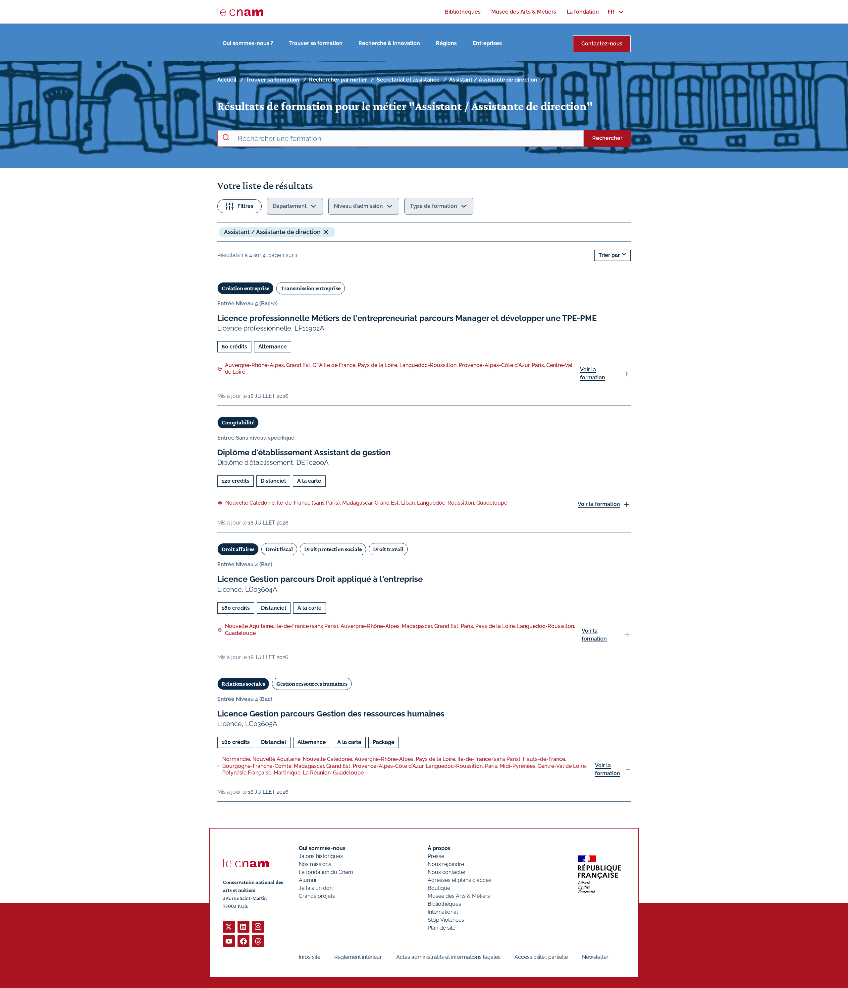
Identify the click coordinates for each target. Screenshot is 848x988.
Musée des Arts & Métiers (459, 896)
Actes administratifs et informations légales (448, 957)
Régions (446, 43)
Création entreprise (245, 288)
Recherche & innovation (389, 43)
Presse (436, 856)
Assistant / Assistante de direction (493, 80)
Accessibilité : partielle (541, 957)
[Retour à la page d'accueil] (240, 12)
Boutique (439, 888)
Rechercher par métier (338, 80)
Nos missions (315, 864)
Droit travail (388, 549)
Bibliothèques (444, 904)
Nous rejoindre (446, 864)
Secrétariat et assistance (408, 80)
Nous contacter (447, 872)
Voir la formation (592, 373)
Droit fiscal (279, 549)
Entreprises (487, 43)
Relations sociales (243, 683)
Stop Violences (446, 920)
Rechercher (607, 138)
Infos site (309, 957)
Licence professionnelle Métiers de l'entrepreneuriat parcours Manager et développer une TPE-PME (407, 318)
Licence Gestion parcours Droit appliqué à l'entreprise (320, 579)
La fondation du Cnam (326, 872)
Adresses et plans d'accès (459, 880)
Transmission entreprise (311, 288)
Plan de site (441, 928)
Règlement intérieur (358, 957)
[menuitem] (463, 12)
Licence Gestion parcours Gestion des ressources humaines (331, 713)
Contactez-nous (601, 43)
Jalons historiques (321, 856)
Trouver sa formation (316, 43)
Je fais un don (316, 888)
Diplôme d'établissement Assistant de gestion (304, 452)
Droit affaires (238, 549)
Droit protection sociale (333, 549)
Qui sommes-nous (322, 848)
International (443, 912)
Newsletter (595, 957)
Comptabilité (238, 422)
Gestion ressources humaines (311, 683)
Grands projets (317, 896)
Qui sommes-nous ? (248, 43)
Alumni (307, 880)
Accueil (227, 80)
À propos (439, 848)
